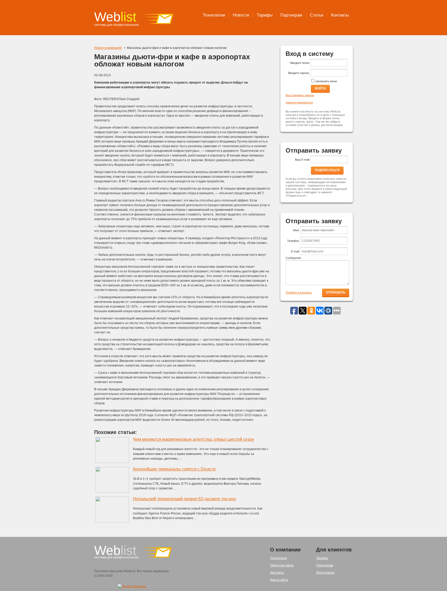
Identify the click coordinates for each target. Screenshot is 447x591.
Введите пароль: (299, 72)
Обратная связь (282, 565)
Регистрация (325, 572)
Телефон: (293, 240)
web (115, 16)
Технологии (214, 15)
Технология (278, 558)
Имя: (296, 230)
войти (320, 88)
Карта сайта (279, 580)
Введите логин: (300, 62)
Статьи (316, 15)
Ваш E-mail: (302, 159)
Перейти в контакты (299, 292)
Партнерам (291, 15)
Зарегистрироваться (299, 102)
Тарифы (265, 15)
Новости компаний (108, 48)
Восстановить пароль (300, 95)
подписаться (327, 170)
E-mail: (295, 251)
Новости (241, 15)
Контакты (340, 15)
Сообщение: (294, 257)
